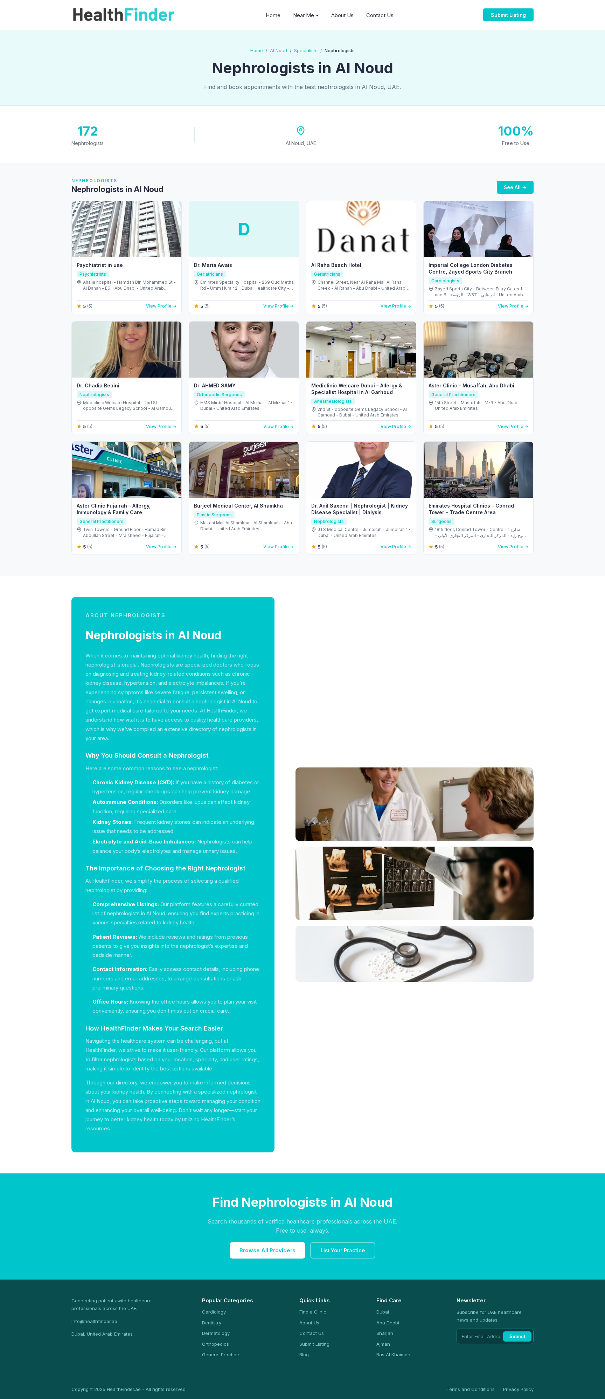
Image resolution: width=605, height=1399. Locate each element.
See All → (515, 187)
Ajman (383, 1344)
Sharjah (384, 1333)
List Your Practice (343, 1250)
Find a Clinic (312, 1312)
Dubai (382, 1312)
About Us (342, 15)
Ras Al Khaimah (393, 1354)
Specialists (306, 50)
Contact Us (380, 15)
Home (273, 15)
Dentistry (211, 1322)
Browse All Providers (267, 1250)
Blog (304, 1354)
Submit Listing (508, 15)
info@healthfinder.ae (94, 1321)
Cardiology (214, 1312)
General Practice (220, 1354)
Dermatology (216, 1333)
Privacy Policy (518, 1389)
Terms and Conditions (470, 1389)
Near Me (303, 15)
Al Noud (278, 50)
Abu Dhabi (387, 1322)
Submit (517, 1336)
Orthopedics (215, 1344)
